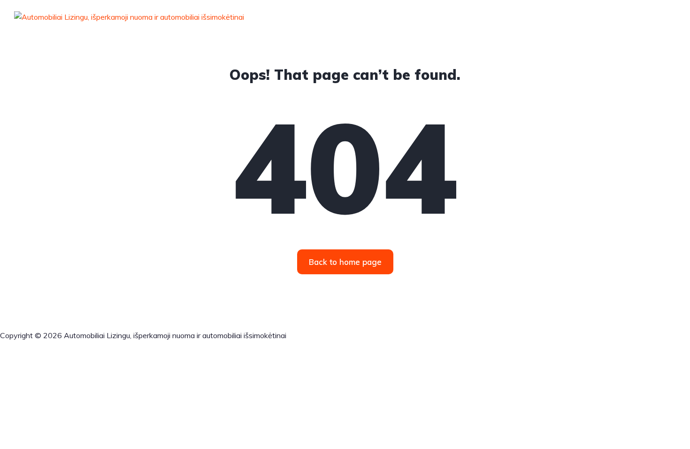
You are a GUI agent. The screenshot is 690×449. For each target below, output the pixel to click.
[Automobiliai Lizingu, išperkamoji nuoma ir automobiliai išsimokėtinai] (129, 16)
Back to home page (345, 262)
